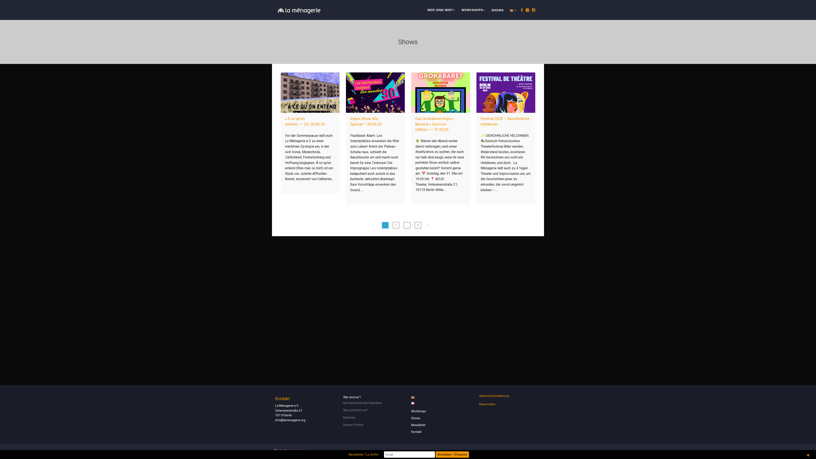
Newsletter (418, 425)
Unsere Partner (353, 425)
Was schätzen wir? (355, 410)
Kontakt (416, 432)
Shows (498, 10)
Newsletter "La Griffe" (364, 454)
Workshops (472, 10)
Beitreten (349, 417)
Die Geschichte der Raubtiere (362, 403)
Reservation (487, 404)
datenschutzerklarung (494, 396)
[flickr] (526, 10)
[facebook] (521, 10)
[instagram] (533, 10)
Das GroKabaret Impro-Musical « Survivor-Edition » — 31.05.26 (434, 123)
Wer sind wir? (440, 10)
